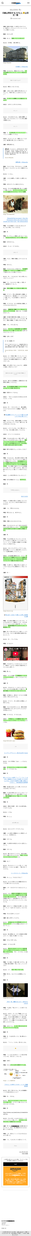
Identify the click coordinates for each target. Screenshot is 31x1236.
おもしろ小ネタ (14, 9)
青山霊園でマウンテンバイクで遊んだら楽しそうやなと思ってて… (16, 415)
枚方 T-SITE (24, 496)
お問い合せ (3, 1223)
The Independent (10, 214)
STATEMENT (4, 1222)
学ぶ (20, 9)
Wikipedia (9, 62)
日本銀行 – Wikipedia (22, 66)
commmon (15, 3)
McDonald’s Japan (11, 740)
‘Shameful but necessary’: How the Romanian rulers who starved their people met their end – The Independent (15, 219)
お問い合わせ (20, 1232)
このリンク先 (8, 1173)
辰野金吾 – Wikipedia (22, 162)
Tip (15, 1164)
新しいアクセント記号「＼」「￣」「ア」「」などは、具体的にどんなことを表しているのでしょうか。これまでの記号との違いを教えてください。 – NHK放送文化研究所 (15, 780)
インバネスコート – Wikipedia (19, 873)
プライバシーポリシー (5, 1225)
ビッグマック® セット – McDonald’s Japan (16, 753)
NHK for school (10, 997)
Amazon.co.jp (10, 611)
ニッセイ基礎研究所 (11, 1080)
